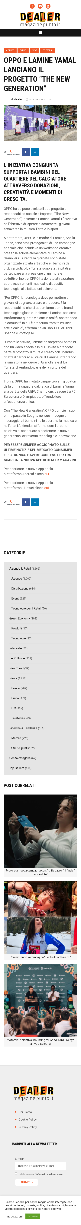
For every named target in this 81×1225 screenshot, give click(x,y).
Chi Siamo (25, 1112)
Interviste (15, 648)
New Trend (16, 668)
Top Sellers (16, 768)
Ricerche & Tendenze (23, 728)
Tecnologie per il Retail (26, 608)
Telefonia (47, 50)
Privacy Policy (28, 1127)
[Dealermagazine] (40, 19)
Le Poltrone (17, 658)
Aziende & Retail (20, 568)
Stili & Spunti (19, 748)
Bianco (15, 688)
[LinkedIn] (48, 6)
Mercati (16, 738)
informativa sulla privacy (49, 1174)
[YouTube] (40, 6)
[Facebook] (32, 6)
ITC (13, 708)
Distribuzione (19, 588)
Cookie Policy (28, 1119)
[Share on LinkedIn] (35, 152)
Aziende (10, 50)
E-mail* (19, 1159)
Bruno (15, 698)
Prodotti (16, 628)
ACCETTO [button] (33, 1216)
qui (46, 474)
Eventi (23, 50)
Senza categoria (20, 758)
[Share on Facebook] (26, 152)
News (34, 50)
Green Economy (19, 618)
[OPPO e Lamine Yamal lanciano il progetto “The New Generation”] (40, 123)
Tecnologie (18, 638)
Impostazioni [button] (14, 1216)
